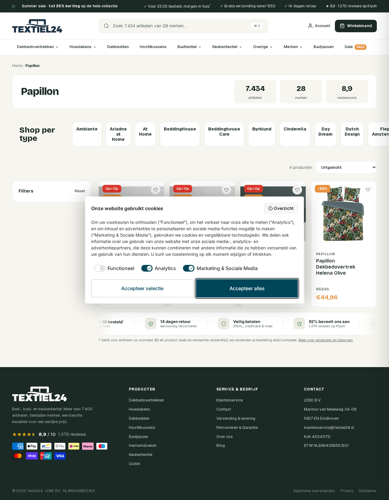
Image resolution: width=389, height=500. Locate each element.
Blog (220, 445)
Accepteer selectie (142, 288)
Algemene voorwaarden (314, 490)
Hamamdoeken (143, 445)
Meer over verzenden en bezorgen (325, 340)
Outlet (134, 463)
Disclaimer (368, 490)
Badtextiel (187, 46)
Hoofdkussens (153, 46)
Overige (260, 46)
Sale (355, 46)
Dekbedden (118, 46)
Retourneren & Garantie (237, 427)
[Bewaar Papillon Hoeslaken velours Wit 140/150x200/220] (155, 190)
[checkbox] (112, 268)
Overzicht (284, 208)
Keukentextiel (224, 46)
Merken (291, 46)
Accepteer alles (247, 288)
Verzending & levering (235, 418)
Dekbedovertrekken (35, 46)
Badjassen (324, 46)
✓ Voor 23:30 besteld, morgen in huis (177, 6)
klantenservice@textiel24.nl (329, 427)
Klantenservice (229, 400)
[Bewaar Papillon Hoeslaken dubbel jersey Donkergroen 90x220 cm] (297, 190)
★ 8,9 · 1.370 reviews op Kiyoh (351, 6)
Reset (80, 191)
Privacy (346, 490)
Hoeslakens (80, 46)
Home (17, 65)
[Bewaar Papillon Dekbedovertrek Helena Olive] (368, 190)
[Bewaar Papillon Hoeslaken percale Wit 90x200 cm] (226, 190)
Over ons (224, 436)
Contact (223, 409)
